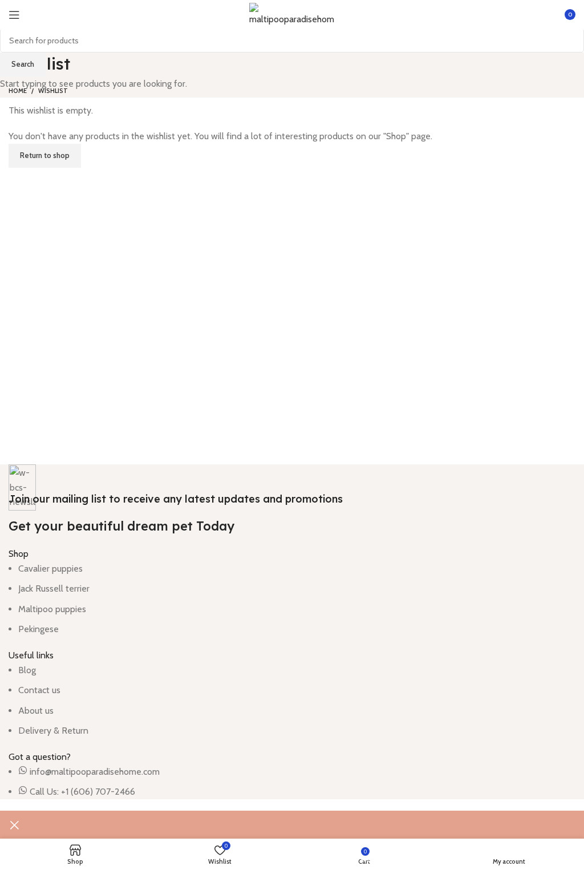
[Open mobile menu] (14, 14)
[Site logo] (292, 14)
